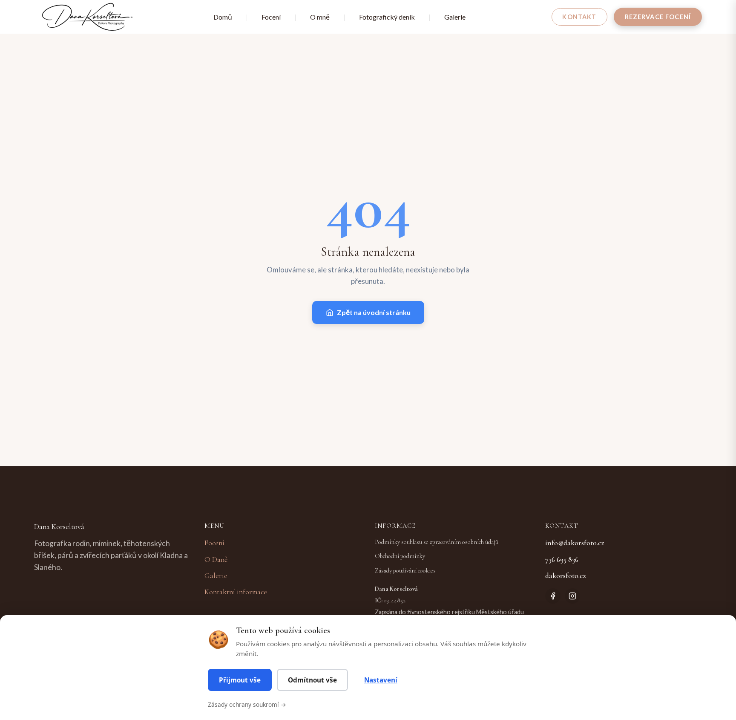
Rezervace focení (658, 16)
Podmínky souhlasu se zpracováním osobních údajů (436, 542)
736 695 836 (561, 559)
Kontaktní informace (235, 591)
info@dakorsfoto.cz (574, 542)
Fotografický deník (387, 17)
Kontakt (579, 16)
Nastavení (380, 680)
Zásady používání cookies (405, 570)
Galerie (455, 17)
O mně (320, 17)
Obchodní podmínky (400, 556)
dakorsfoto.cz (565, 575)
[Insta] (572, 596)
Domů (222, 17)
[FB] (553, 596)
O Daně (215, 559)
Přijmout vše (240, 680)
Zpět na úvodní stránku (374, 312)
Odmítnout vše (312, 680)
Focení (271, 17)
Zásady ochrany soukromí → (247, 704)
